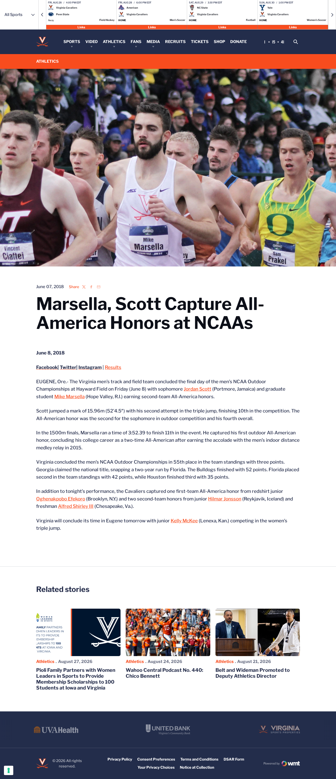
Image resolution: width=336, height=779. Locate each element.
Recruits (175, 41)
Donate (238, 41)
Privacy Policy (119, 759)
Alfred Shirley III (75, 506)
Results (113, 367)
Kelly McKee (184, 521)
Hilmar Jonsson (224, 499)
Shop (219, 41)
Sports (71, 41)
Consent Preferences (156, 759)
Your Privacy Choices (156, 767)
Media (153, 41)
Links (81, 27)
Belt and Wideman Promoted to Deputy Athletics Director (252, 673)
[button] (42, 14)
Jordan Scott (197, 389)
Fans (136, 41)
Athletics (114, 41)
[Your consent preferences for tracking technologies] (8, 770)
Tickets (200, 41)
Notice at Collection (197, 767)
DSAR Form (234, 759)
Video (91, 41)
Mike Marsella (69, 396)
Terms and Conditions (199, 759)
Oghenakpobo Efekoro (60, 499)
